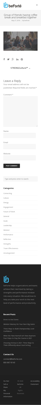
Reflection (7, 239)
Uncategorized (8, 253)
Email (5, 142)
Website (6, 153)
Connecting (7, 193)
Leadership (7, 225)
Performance (8, 235)
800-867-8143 (9, 362)
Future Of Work (9, 212)
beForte (20, 384)
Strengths (7, 244)
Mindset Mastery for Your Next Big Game (19, 324)
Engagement (8, 207)
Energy (6, 202)
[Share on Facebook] (4, 59)
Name (6, 131)
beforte (26, 20)
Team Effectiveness (10, 248)
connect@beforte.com (12, 359)
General (6, 216)
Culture (6, 198)
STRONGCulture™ (21, 68)
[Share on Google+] (13, 59)
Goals (5, 221)
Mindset (6, 230)
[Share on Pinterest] (22, 59)
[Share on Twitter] (8, 59)
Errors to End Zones (10, 319)
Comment (8, 94)
